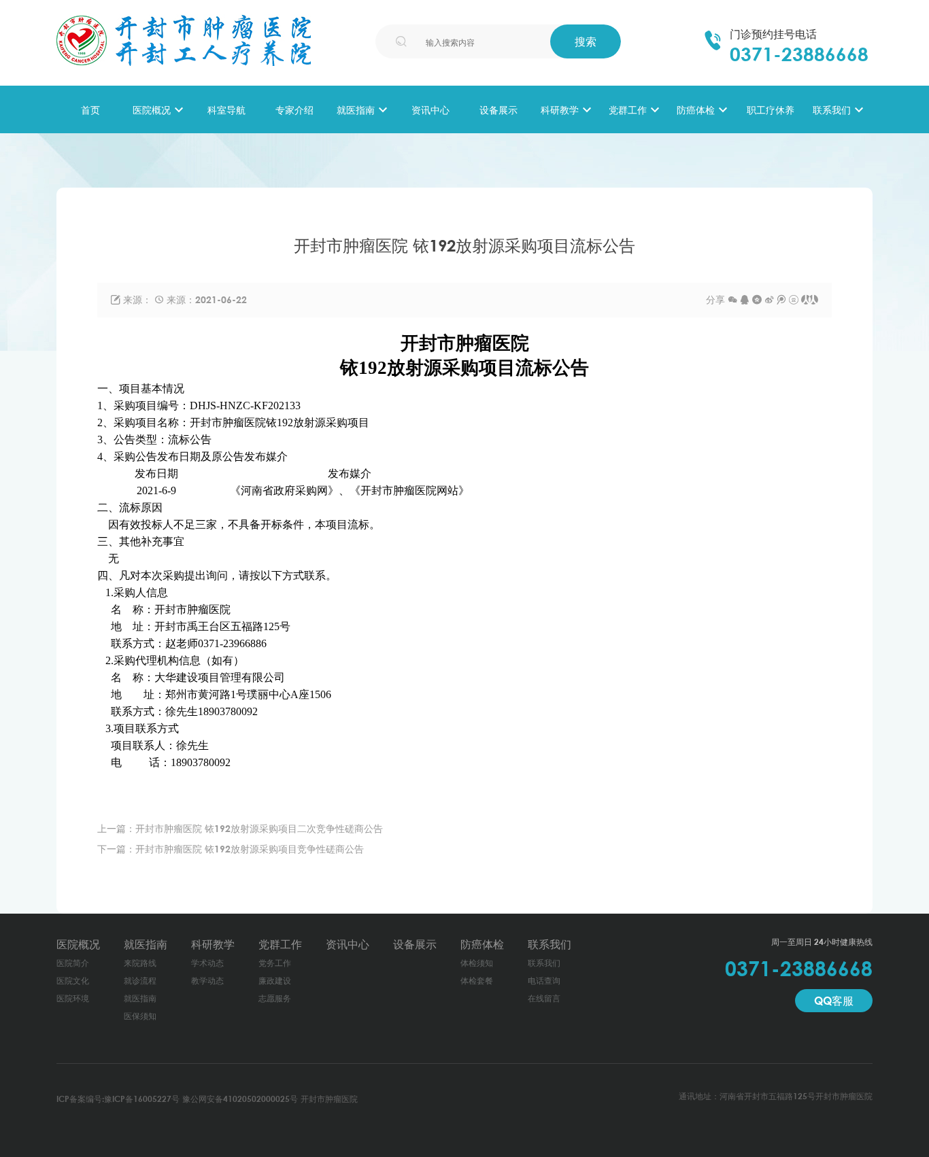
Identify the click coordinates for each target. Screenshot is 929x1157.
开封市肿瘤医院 (329, 1099)
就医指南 (356, 110)
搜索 (585, 41)
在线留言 (544, 998)
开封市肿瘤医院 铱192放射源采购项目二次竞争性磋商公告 (259, 828)
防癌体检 (696, 110)
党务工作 (274, 963)
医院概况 (152, 110)
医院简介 (72, 963)
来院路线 (140, 963)
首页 (90, 110)
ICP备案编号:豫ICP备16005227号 (118, 1099)
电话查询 (544, 980)
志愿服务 (274, 998)
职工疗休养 (770, 110)
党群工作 (628, 110)
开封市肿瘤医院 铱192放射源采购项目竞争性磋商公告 (249, 848)
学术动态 (207, 963)
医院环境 (72, 998)
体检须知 (476, 963)
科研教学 (560, 110)
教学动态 (207, 980)
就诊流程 (140, 980)
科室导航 (226, 110)
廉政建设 (274, 980)
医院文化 (72, 980)
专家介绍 (294, 110)
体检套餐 (476, 980)
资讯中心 (430, 110)
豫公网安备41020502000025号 (240, 1099)
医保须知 (140, 1016)
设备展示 (498, 110)
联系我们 (832, 110)
